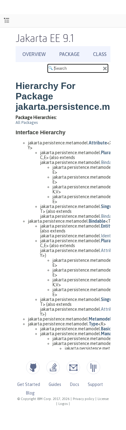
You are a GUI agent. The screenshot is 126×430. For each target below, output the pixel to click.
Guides (55, 384)
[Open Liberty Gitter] (93, 367)
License (103, 399)
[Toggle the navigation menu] (6, 20)
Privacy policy (83, 399)
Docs (74, 384)
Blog (30, 393)
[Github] (33, 367)
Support (95, 384)
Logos (63, 404)
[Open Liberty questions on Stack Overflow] (53, 367)
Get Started (28, 384)
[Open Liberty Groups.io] (73, 367)
